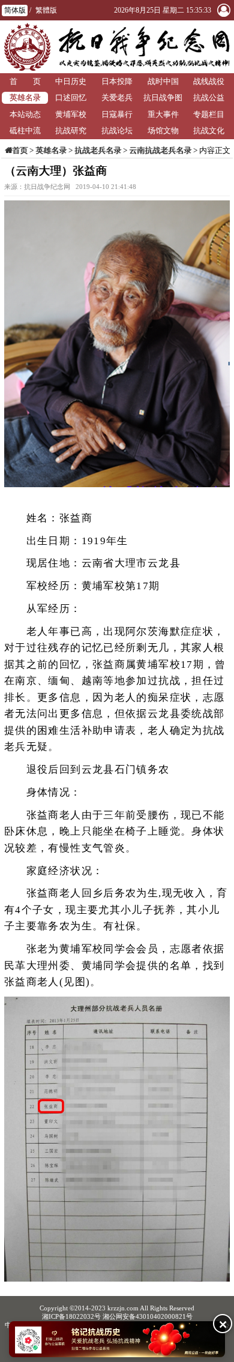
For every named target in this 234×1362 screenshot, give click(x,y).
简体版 (15, 10)
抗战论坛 (117, 130)
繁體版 (46, 10)
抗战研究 (70, 130)
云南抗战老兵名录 (160, 150)
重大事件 (163, 114)
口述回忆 (70, 97)
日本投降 (117, 81)
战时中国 (163, 81)
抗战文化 (208, 130)
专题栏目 (208, 114)
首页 (20, 150)
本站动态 (25, 114)
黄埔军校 (70, 114)
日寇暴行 (117, 114)
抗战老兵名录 (97, 150)
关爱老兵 (117, 97)
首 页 (25, 81)
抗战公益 (208, 97)
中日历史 (70, 81)
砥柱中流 (25, 130)
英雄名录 (25, 97)
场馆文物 (163, 130)
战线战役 (208, 81)
